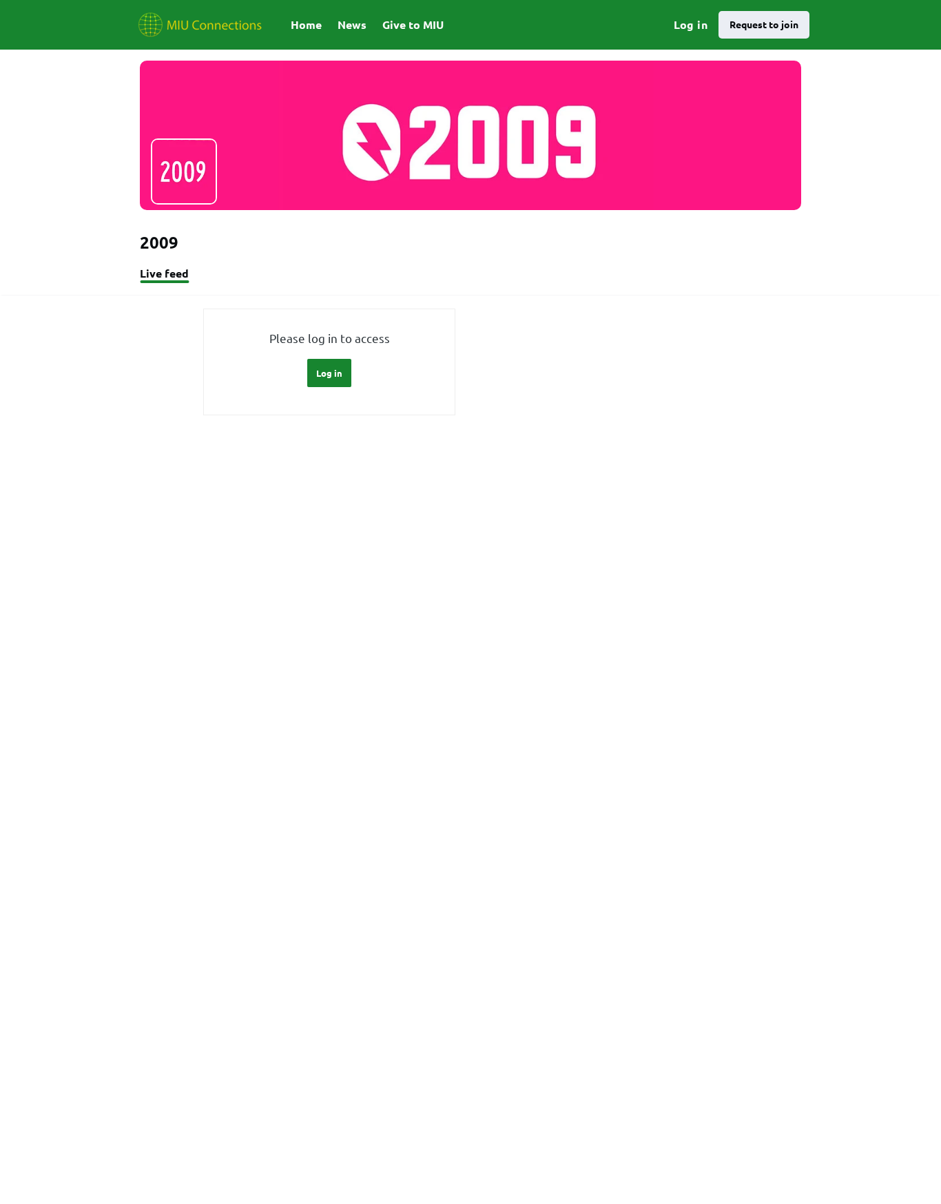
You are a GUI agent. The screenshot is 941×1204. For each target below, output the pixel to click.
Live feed (164, 273)
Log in (690, 24)
